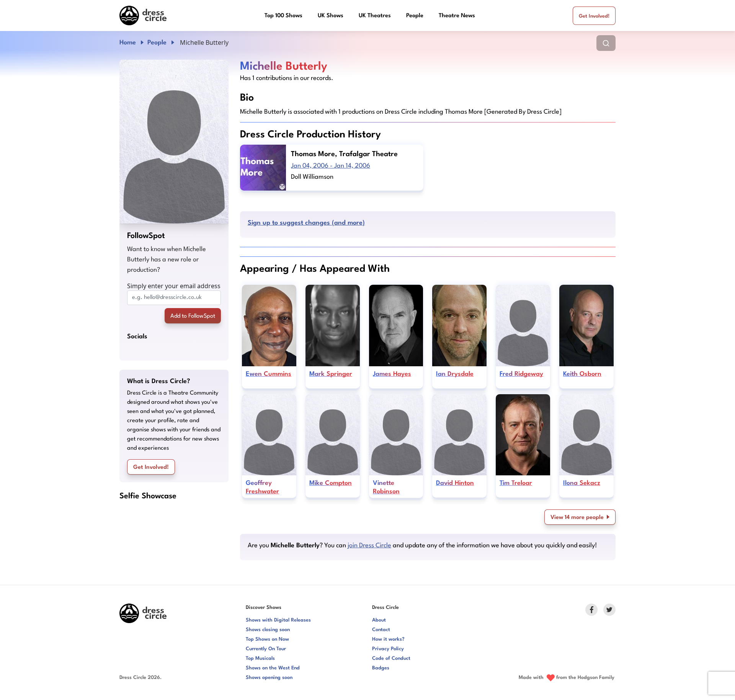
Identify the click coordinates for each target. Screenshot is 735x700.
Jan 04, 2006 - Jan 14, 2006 (330, 166)
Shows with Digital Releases (278, 620)
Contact (381, 629)
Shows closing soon (268, 629)
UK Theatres (375, 16)
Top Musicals (260, 658)
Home (127, 42)
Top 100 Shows (283, 16)
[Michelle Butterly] (174, 142)
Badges (380, 668)
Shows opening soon (269, 677)
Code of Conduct (391, 658)
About (379, 620)
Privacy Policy (388, 648)
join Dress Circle (369, 545)
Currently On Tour (266, 648)
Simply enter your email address (173, 286)
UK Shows (330, 16)
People (414, 16)
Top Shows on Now (267, 639)
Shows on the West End (273, 668)
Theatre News (457, 16)
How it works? (388, 639)
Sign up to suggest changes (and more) (306, 223)
